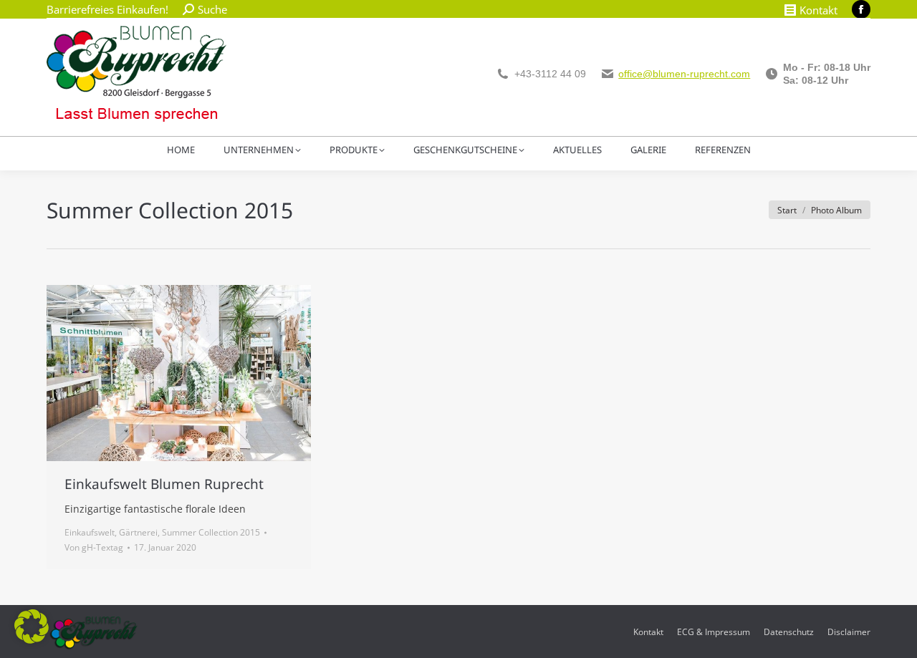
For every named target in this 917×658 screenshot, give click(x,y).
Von (93, 547)
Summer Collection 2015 (211, 532)
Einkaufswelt (89, 532)
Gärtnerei (138, 532)
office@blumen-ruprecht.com (684, 73)
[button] (31, 626)
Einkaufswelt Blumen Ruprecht (164, 484)
